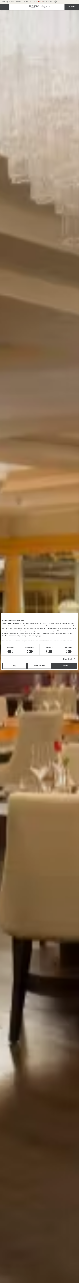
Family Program (27, 1)
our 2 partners (13, 623)
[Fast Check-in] (55, 2)
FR (61, 6)
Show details (67, 659)
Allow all (64, 666)
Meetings (18, 1)
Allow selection (39, 666)
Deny (14, 666)
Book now (72, 6)
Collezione (11, 1)
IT (58, 6)
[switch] (30, 651)
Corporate (4, 1)
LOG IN (45, 1)
